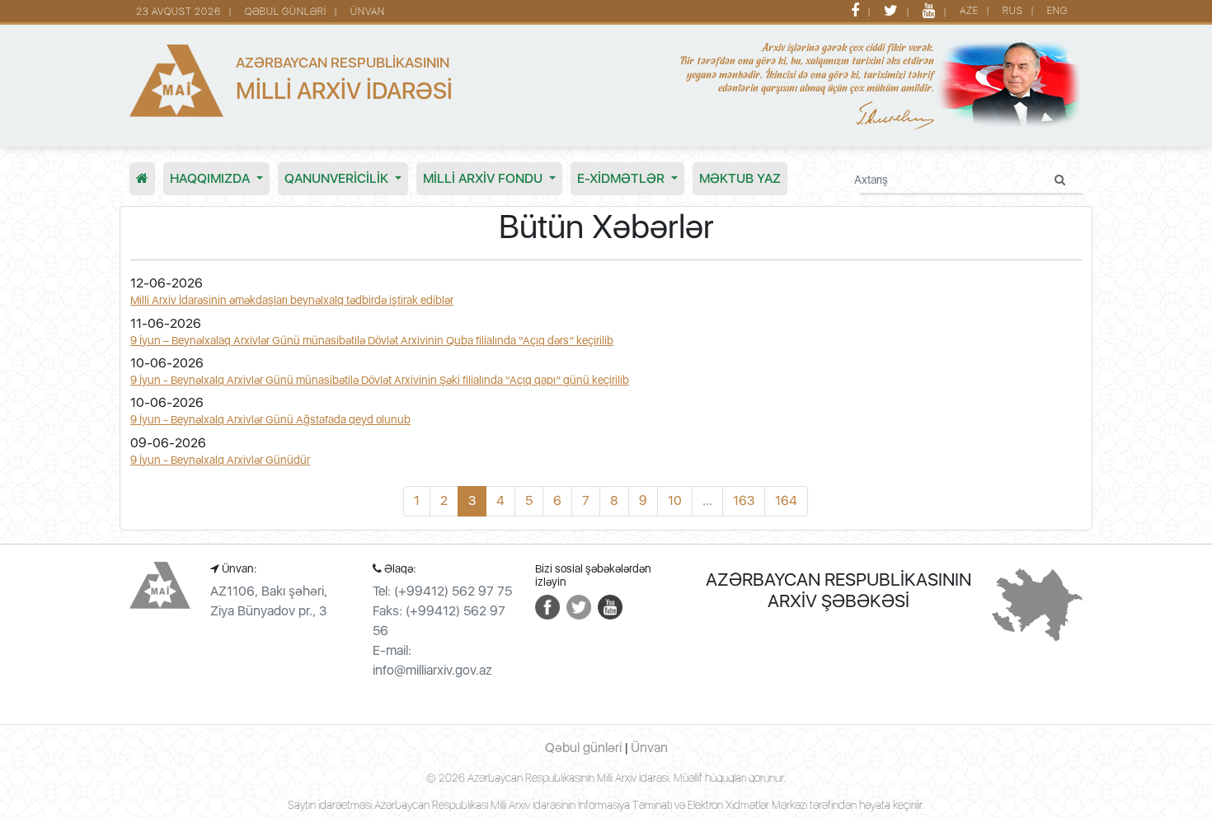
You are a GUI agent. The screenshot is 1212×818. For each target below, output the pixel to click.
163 (743, 500)
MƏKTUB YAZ (740, 178)
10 (675, 500)
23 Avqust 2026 (178, 11)
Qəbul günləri (285, 11)
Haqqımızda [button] (211, 178)
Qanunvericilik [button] (338, 178)
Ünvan (367, 11)
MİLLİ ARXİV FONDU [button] (484, 178)
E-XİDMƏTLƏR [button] (622, 178)
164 (786, 500)
